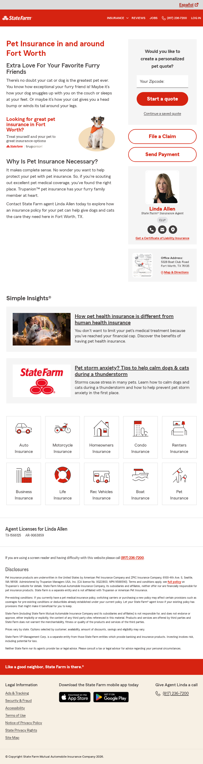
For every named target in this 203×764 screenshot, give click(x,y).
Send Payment (162, 154)
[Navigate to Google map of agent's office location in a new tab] (173, 229)
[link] (17, 18)
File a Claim (162, 136)
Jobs (154, 18)
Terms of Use (15, 715)
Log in (196, 18)
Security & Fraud (18, 701)
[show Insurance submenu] (126, 18)
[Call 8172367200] (151, 229)
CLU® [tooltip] (162, 220)
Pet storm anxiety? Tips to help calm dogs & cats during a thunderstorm (132, 371)
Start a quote (162, 99)
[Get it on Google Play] (111, 697)
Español (186, 5)
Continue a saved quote (162, 114)
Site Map (12, 738)
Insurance (115, 18)
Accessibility (15, 708)
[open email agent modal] (162, 230)
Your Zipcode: (152, 81)
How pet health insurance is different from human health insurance (124, 319)
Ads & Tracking (17, 693)
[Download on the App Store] (75, 697)
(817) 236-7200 (177, 18)
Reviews (138, 18)
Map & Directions (176, 272)
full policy (174, 581)
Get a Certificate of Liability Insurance (162, 238)
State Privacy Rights (21, 730)
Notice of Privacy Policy (23, 723)
